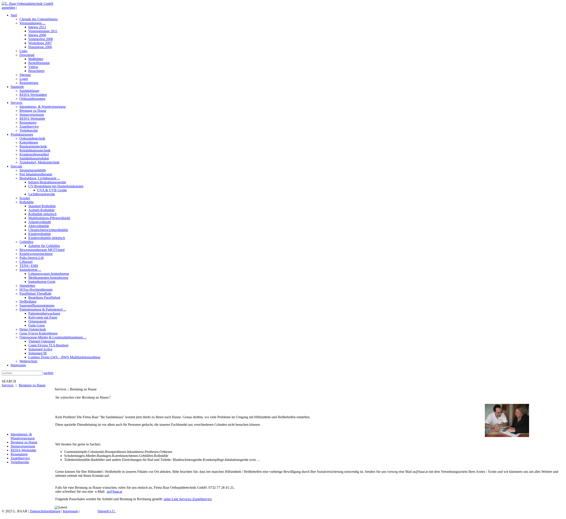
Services (7, 385)
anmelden (8, 8)
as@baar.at (114, 491)
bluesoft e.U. (107, 511)
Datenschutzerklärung (45, 511)
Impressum (70, 511)
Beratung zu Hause (32, 385)
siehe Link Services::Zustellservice (188, 499)
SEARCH (9, 381)
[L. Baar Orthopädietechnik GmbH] (27, 4)
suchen (48, 373)
